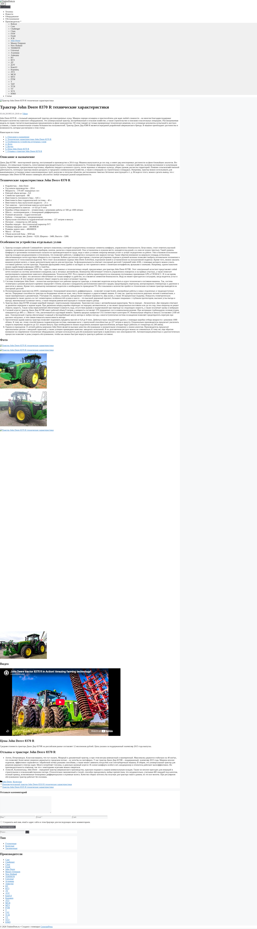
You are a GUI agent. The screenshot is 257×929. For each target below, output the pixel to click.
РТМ (13, 79)
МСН (13, 74)
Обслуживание (12, 19)
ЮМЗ (13, 93)
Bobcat (14, 24)
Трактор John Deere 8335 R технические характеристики (28, 787)
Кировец (15, 69)
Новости (9, 14)
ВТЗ (13, 60)
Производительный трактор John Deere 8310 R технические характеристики (37, 784)
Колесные (17, 782)
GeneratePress (47, 927)
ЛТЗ (13, 72)
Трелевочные (11, 848)
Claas (13, 31)
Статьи (8, 96)
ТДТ (13, 84)
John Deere (15, 41)
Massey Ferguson (18, 43)
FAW (13, 33)
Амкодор (15, 55)
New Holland (16, 45)
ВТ (12, 57)
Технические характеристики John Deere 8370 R (28, 139)
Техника (9, 12)
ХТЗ (13, 91)
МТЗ (13, 77)
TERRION (15, 48)
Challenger (15, 29)
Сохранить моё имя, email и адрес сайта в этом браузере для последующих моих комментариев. (46, 822)
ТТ (12, 89)
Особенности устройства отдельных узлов (25, 142)
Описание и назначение (17, 137)
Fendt (13, 36)
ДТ (12, 62)
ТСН (13, 86)
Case (13, 26)
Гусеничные (10, 843)
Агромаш (15, 53)
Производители (12, 21)
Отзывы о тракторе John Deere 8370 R (23, 151)
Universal (15, 50)
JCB (12, 38)
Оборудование (12, 16)
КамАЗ (14, 67)
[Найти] (27, 831)
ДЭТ (13, 65)
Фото (8, 144)
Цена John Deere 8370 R (17, 149)
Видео (9, 146)
